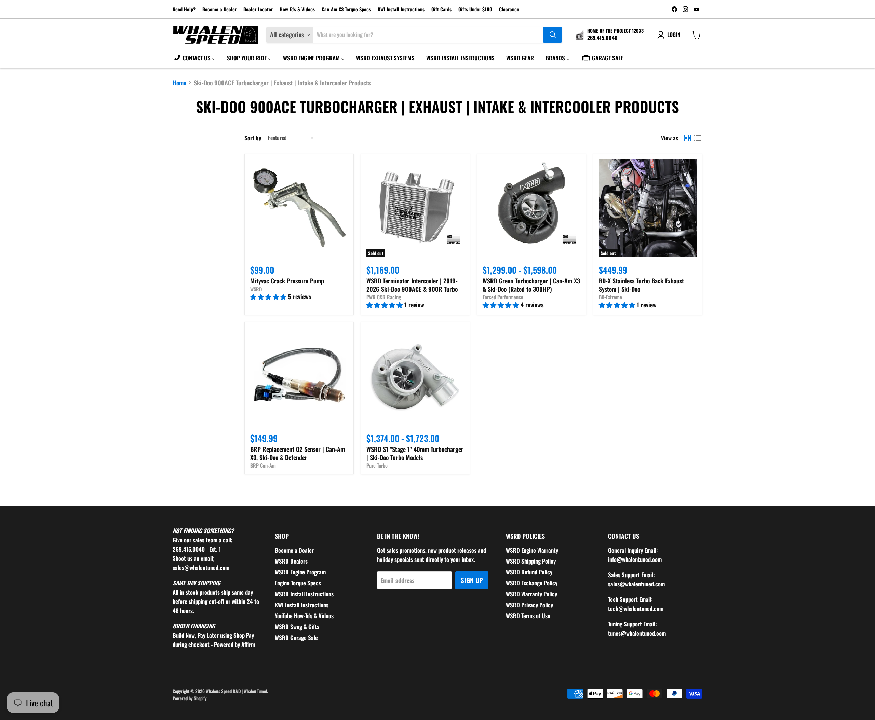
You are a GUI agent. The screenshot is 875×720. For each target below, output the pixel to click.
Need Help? (184, 9)
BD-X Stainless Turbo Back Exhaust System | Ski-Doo (641, 284)
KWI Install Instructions (401, 9)
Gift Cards (441, 9)
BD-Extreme (610, 297)
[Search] (552, 35)
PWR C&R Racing (383, 297)
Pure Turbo (377, 465)
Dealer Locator (258, 9)
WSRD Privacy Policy (529, 604)
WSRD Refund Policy (529, 572)
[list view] (697, 138)
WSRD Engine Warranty (532, 550)
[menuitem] (194, 58)
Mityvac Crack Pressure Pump (287, 280)
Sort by (252, 138)
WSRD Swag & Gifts (297, 626)
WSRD (256, 289)
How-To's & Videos (297, 9)
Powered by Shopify (190, 698)
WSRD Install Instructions (304, 594)
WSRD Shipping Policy (531, 561)
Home (179, 82)
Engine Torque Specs (298, 583)
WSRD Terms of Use (528, 615)
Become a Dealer (219, 9)
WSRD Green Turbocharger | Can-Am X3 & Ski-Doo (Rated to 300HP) (531, 284)
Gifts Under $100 (475, 9)
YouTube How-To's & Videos (304, 615)
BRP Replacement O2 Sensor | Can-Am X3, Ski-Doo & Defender (297, 453)
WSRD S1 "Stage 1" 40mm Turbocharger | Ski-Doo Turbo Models (414, 453)
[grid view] (687, 138)
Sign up (472, 580)
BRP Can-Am (263, 465)
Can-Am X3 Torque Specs (346, 9)
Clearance (509, 9)
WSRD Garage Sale (296, 637)
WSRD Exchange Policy (531, 583)
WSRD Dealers (291, 561)
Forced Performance (503, 297)
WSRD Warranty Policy (531, 594)
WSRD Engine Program (300, 572)
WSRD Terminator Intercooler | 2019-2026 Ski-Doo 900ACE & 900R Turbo (412, 284)
